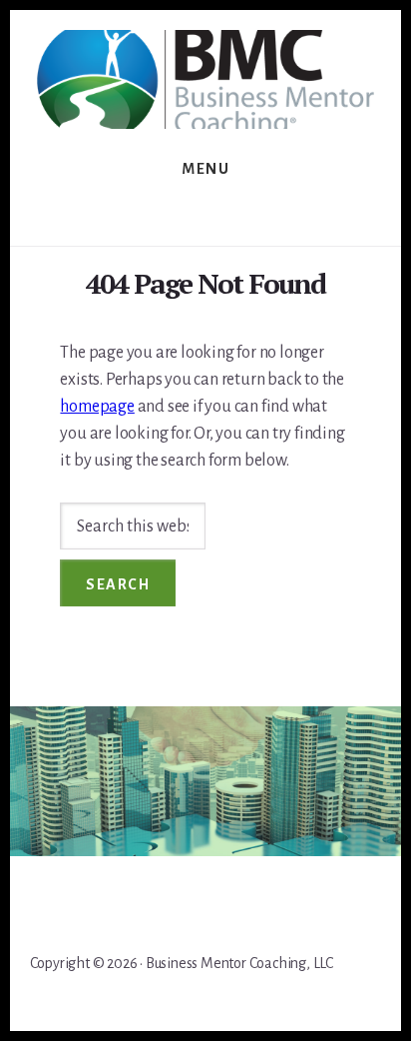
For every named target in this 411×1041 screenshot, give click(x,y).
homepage (97, 407)
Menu (205, 169)
